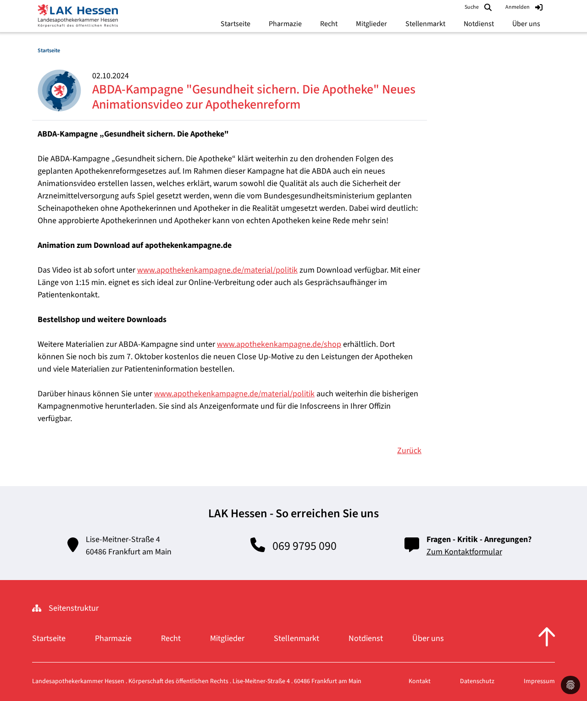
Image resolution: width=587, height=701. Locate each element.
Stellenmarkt (296, 638)
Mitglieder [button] (371, 24)
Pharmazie (113, 638)
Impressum (539, 681)
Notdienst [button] (479, 24)
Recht (171, 638)
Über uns (428, 638)
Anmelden (517, 7)
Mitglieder (227, 638)
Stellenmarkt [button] (425, 24)
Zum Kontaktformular (464, 552)
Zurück (409, 450)
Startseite (235, 24)
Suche (472, 7)
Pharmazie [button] (285, 24)
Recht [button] (329, 24)
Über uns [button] (526, 24)
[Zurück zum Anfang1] (546, 638)
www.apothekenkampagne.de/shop (279, 344)
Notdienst (366, 638)
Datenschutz (477, 681)
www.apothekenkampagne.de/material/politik (217, 270)
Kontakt (420, 681)
